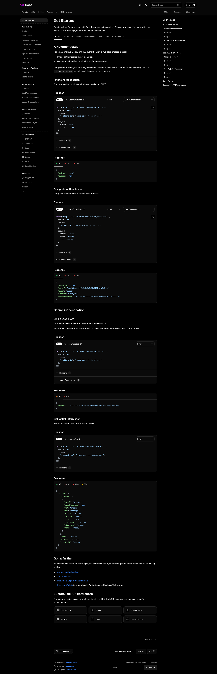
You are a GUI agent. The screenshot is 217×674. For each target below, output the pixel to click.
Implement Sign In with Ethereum (72, 581)
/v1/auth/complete (73, 209)
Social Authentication (172, 53)
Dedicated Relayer (29, 123)
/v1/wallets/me (70, 439)
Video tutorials (72, 663)
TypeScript (29, 144)
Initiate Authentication (173, 29)
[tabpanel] (105, 298)
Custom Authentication (31, 45)
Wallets (25, 12)
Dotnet (28, 157)
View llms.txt (71, 670)
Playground (29, 178)
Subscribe (150, 667)
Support (177, 12)
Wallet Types (27, 182)
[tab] (58, 36)
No (150, 651)
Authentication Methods (68, 572)
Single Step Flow (171, 57)
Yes (139, 651)
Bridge (41, 12)
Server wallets (64, 576)
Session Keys (27, 127)
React (27, 148)
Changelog (190, 12)
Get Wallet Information (173, 69)
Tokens (50, 12)
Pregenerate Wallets (30, 40)
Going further (168, 81)
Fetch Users (27, 36)
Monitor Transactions (30, 98)
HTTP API (28, 139)
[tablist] (105, 37)
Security (25, 187)
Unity (27, 162)
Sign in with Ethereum (30, 54)
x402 (33, 12)
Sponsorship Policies (30, 118)
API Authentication (170, 25)
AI (56, 12)
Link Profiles (27, 58)
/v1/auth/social (71, 344)
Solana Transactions (30, 102)
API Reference (66, 12)
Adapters (25, 63)
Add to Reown (27, 77)
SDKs (166, 12)
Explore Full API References (174, 85)
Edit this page (65, 651)
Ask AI (192, 5)
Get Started (29, 20)
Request (167, 33)
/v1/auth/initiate (73, 100)
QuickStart (26, 31)
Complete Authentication (174, 41)
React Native (30, 153)
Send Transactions (29, 93)
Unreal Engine (30, 166)
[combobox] (114, 99)
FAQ (23, 191)
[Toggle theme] (145, 5)
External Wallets (28, 49)
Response (168, 37)
